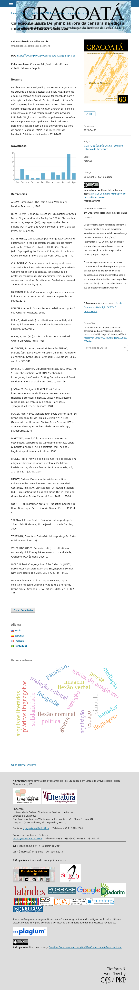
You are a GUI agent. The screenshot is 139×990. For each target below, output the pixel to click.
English (19, 630)
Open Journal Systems (23, 764)
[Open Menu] (11, 3)
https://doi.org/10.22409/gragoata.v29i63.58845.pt (46, 55)
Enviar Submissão (23, 610)
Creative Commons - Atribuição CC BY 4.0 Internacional (104, 307)
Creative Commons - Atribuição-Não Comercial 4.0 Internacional (85, 947)
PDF (90, 113)
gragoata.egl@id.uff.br (36, 828)
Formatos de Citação (96, 347)
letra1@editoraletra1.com (27, 838)
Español (19, 635)
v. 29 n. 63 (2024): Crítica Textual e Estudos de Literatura (60, 12)
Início (14, 12)
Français (19, 640)
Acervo (24, 12)
